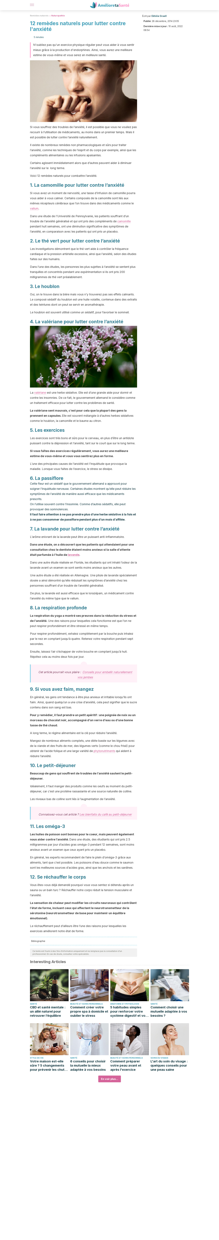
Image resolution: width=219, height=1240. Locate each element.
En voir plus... (109, 1079)
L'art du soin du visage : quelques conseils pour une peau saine (169, 1065)
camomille (124, 221)
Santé (33, 1004)
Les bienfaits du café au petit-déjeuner (106, 814)
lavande (73, 554)
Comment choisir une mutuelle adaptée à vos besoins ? (169, 1011)
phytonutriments (104, 751)
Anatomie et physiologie (124, 1004)
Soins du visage (159, 1058)
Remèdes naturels (39, 15)
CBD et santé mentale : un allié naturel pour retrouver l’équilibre (48, 1011)
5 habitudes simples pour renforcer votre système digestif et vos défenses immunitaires (128, 1011)
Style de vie (37, 1058)
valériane (40, 392)
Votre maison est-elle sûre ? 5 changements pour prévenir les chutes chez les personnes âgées (49, 1065)
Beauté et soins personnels (86, 1004)
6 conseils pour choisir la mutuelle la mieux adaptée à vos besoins (88, 1065)
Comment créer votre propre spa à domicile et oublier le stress (89, 1011)
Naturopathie (58, 15)
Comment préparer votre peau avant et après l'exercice (125, 1065)
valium (34, 208)
